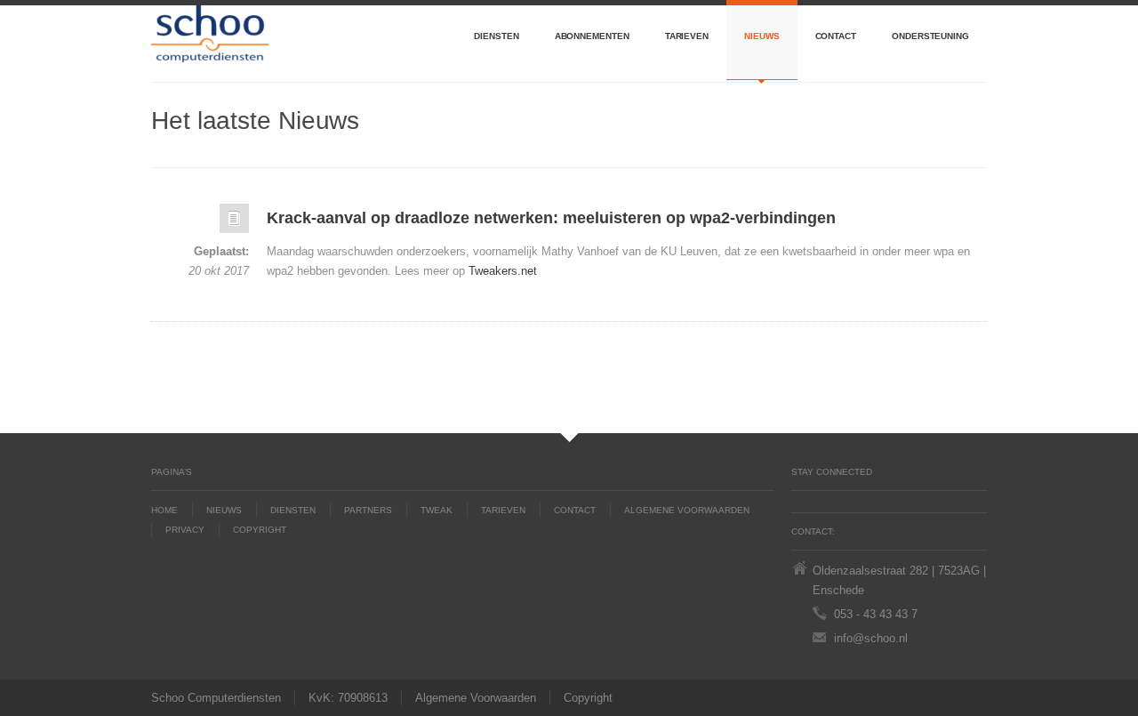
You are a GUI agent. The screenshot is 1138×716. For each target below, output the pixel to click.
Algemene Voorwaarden (686, 510)
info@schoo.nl (871, 638)
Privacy (184, 530)
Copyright (259, 530)
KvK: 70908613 (348, 697)
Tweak (437, 510)
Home (164, 510)
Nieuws (762, 36)
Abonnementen (592, 36)
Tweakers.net (503, 271)
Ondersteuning (930, 36)
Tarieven (687, 36)
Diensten (496, 36)
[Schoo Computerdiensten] (209, 43)
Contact (835, 36)
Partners (368, 510)
